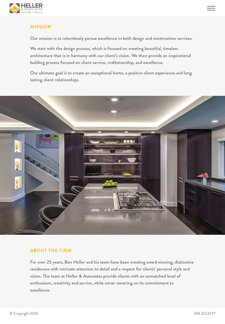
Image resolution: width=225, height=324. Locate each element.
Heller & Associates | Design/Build (26, 8)
